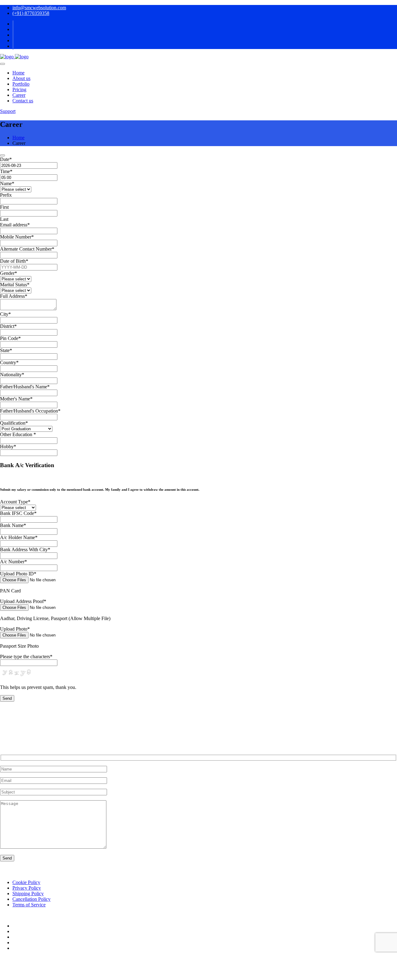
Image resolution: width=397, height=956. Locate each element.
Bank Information (29, 948)
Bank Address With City (25, 549)
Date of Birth (14, 261)
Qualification (14, 423)
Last (4, 219)
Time (6, 171)
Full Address (13, 296)
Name (7, 183)
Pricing (19, 89)
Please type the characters (26, 656)
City (5, 314)
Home (18, 72)
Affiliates (21, 931)
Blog (17, 925)
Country (9, 362)
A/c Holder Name (19, 537)
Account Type (15, 501)
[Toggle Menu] (2, 64)
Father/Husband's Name (25, 386)
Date (6, 159)
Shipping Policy (28, 893)
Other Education (18, 434)
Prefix (6, 195)
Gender (8, 273)
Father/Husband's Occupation (30, 410)
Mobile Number (17, 236)
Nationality (12, 374)
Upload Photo (15, 629)
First (4, 207)
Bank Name (13, 525)
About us (21, 78)
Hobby (8, 446)
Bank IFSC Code (18, 513)
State (6, 350)
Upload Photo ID (18, 573)
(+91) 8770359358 (30, 13)
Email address (15, 224)
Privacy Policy (26, 888)
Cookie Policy (26, 882)
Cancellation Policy (31, 899)
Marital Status (14, 284)
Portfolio (20, 84)
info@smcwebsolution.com (39, 7)
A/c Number (13, 561)
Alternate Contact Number (27, 249)
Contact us (22, 100)
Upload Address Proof (23, 601)
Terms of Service (29, 904)
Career (18, 95)
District (8, 326)
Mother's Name (16, 398)
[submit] (2, 155)
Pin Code (10, 338)
